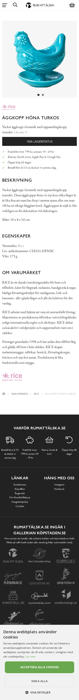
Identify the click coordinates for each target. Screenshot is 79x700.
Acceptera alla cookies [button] (39, 667)
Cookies (20, 506)
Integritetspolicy (20, 501)
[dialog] (39, 662)
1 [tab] (38, 95)
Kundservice (20, 484)
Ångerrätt (20, 493)
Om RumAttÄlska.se (19, 497)
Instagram (59, 484)
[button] (40, 692)
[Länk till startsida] (3, 393)
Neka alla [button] (39, 681)
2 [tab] (43, 95)
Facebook (59, 488)
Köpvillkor (20, 488)
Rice (21, 245)
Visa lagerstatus (39, 141)
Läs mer (30, 656)
